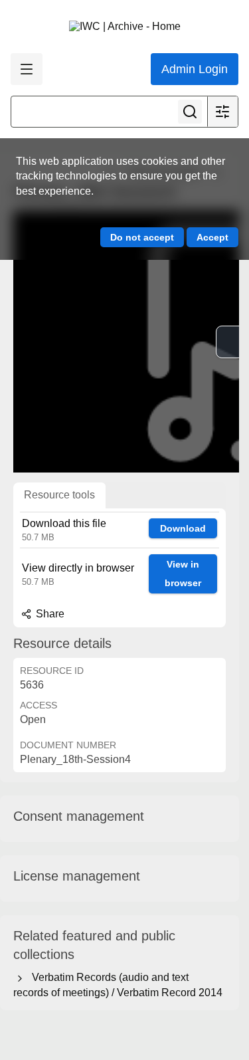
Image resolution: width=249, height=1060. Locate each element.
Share (48, 613)
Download (183, 528)
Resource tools (59, 494)
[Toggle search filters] (222, 111)
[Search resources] (190, 112)
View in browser (183, 574)
